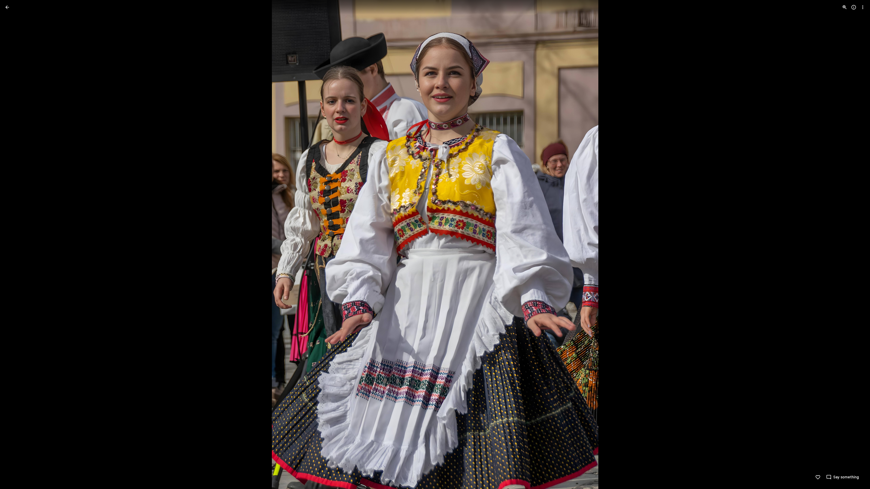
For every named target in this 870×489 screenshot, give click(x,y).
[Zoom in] (844, 7)
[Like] (818, 477)
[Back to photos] (7, 7)
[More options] (862, 7)
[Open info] (853, 7)
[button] (12, 244)
